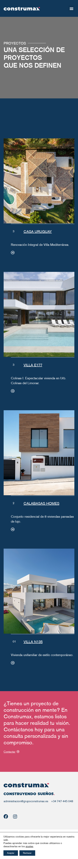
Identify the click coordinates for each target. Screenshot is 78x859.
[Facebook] (6, 816)
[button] (71, 8)
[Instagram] (15, 816)
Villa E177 (33, 365)
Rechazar (27, 853)
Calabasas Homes (41, 503)
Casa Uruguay (38, 231)
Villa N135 (33, 642)
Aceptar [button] (10, 853)
